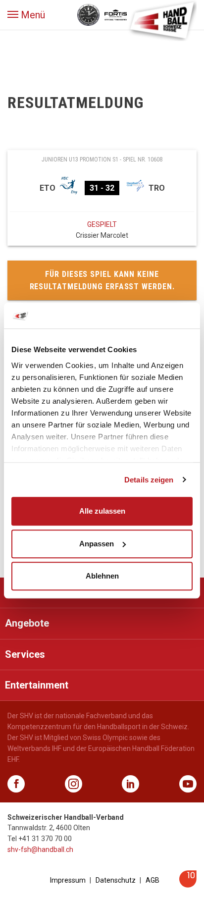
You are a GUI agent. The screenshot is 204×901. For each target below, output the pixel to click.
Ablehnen (102, 576)
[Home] (162, 20)
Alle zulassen (102, 511)
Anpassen (96, 543)
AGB (152, 880)
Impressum (68, 880)
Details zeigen (148, 480)
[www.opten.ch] (188, 885)
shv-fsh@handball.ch (40, 849)
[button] (26, 15)
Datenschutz (116, 880)
